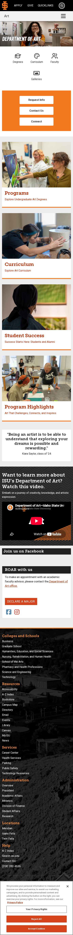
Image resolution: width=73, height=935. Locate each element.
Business (7, 641)
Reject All (36, 919)
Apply (18, 5)
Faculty (54, 61)
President (8, 790)
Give (30, 5)
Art (6, 16)
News (5, 740)
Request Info (36, 99)
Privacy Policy (15, 902)
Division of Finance (13, 806)
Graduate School (11, 646)
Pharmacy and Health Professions (22, 667)
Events (6, 720)
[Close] (67, 886)
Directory (7, 709)
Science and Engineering (16, 672)
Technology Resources (15, 773)
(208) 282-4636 (11, 866)
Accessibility (9, 689)
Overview (7, 785)
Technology (9, 677)
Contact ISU (9, 861)
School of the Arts (12, 661)
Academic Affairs (12, 795)
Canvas (6, 730)
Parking (6, 763)
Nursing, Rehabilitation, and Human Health (26, 656)
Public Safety (10, 768)
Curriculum (37, 61)
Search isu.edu (10, 855)
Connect (36, 121)
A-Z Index (8, 694)
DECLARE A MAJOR (21, 601)
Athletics (7, 800)
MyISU (6, 735)
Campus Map (10, 704)
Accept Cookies (36, 928)
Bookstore (8, 699)
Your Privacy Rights (36, 909)
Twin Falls (8, 838)
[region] (36, 908)
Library (6, 725)
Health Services (11, 758)
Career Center (10, 752)
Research (7, 816)
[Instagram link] (17, 612)
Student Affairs (11, 811)
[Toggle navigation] (63, 16)
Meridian (7, 828)
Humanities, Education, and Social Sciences (27, 651)
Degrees (18, 61)
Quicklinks (45, 5)
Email (5, 714)
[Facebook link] (8, 612)
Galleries (36, 79)
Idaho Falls (8, 833)
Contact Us (36, 110)
